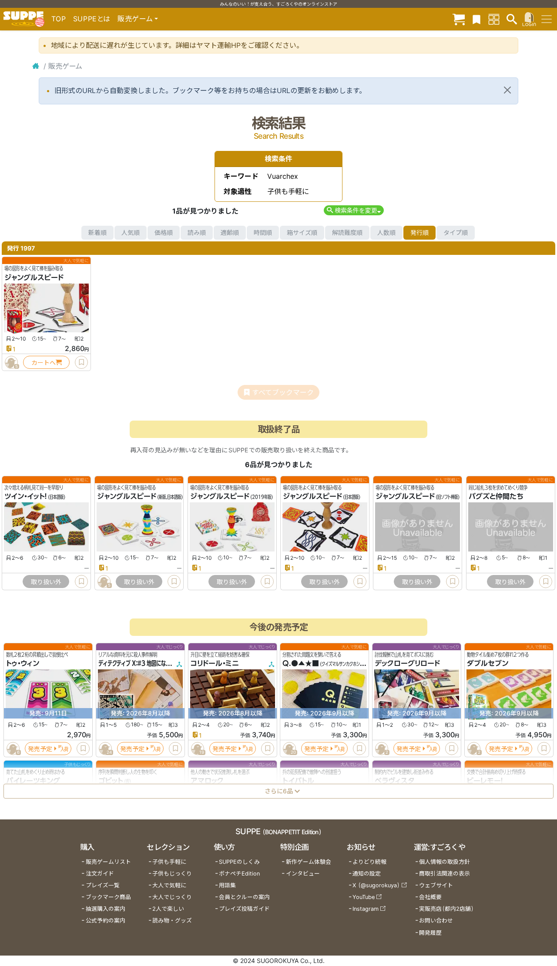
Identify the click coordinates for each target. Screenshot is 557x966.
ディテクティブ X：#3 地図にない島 (136, 663)
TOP (58, 18)
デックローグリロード (407, 663)
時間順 (263, 232)
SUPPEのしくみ (239, 862)
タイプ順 (455, 232)
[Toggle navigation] (546, 19)
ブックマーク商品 (108, 897)
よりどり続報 (369, 862)
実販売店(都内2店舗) (446, 909)
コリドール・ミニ (215, 663)
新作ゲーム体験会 (308, 862)
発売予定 (40, 748)
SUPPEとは (92, 18)
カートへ (43, 362)
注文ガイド (100, 873)
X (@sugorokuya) (376, 885)
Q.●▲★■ (300, 663)
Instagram (365, 909)
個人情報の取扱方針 (444, 862)
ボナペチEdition (239, 873)
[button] (353, 210)
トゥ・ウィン (22, 663)
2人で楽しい (168, 909)
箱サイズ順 (302, 232)
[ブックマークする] (81, 362)
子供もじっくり (172, 873)
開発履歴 (430, 932)
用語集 (227, 885)
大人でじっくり (172, 897)
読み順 (197, 232)
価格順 (163, 232)
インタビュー (303, 873)
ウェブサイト (436, 885)
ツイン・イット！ (25, 496)
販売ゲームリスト (108, 862)
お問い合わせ (436, 920)
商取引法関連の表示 (444, 873)
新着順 (97, 232)
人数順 (386, 232)
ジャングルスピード (34, 277)
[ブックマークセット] (476, 19)
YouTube (363, 897)
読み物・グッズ (172, 920)
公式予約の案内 (105, 920)
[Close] (507, 90)
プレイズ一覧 (103, 885)
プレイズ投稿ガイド (244, 909)
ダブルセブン (487, 663)
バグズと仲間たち (496, 496)
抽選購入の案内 (105, 909)
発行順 (419, 232)
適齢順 (230, 232)
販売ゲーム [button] (135, 18)
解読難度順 (347, 232)
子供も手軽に (169, 862)
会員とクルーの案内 (244, 897)
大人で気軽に (169, 885)
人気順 (130, 232)
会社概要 (430, 897)
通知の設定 (366, 873)
